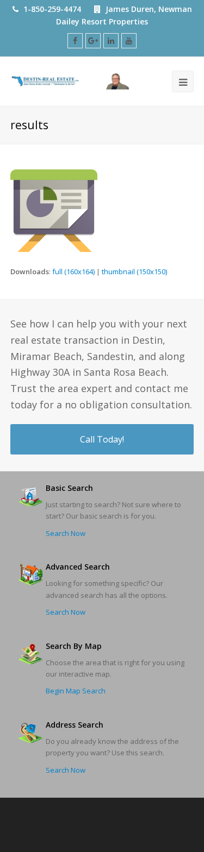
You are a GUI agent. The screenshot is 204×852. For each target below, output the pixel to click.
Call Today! (102, 439)
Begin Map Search (76, 691)
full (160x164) (73, 271)
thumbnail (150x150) (134, 271)
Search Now (65, 533)
